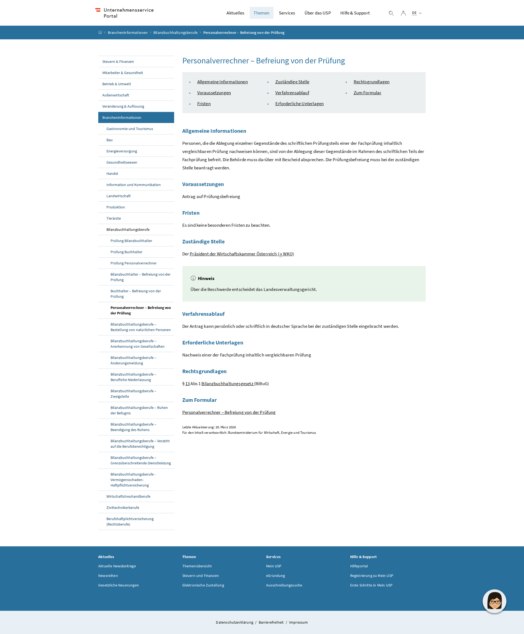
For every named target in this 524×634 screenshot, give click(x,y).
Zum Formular (368, 93)
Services (287, 13)
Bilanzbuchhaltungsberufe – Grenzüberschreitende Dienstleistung (141, 460)
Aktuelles (235, 13)
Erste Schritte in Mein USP (371, 585)
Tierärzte (113, 218)
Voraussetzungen (214, 93)
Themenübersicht (197, 566)
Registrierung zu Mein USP (371, 575)
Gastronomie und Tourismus (129, 128)
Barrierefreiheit (272, 622)
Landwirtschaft (118, 195)
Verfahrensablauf (292, 93)
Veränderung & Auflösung (123, 106)
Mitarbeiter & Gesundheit (122, 72)
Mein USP (273, 566)
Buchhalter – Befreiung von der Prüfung (136, 293)
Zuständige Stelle (292, 82)
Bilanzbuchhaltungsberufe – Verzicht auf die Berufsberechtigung (140, 443)
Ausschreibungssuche (284, 585)
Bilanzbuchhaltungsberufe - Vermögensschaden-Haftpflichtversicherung (133, 480)
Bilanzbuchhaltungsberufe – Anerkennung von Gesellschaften (138, 343)
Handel (112, 173)
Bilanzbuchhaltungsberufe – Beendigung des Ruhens (133, 427)
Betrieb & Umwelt (116, 83)
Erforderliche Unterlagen (299, 104)
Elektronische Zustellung (203, 585)
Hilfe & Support (355, 13)
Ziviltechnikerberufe (122, 507)
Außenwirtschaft (115, 95)
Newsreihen (108, 575)
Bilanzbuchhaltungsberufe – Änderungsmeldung (133, 360)
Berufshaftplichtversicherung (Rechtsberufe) (130, 521)
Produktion (115, 207)
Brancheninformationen (128, 32)
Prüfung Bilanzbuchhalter (131, 240)
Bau (109, 139)
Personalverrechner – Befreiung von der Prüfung (141, 310)
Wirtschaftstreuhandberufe (128, 496)
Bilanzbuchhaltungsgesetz (227, 384)
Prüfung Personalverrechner (134, 263)
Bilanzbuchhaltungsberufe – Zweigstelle (133, 393)
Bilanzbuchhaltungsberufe (175, 32)
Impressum (298, 622)
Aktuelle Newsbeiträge (117, 566)
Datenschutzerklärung (235, 622)
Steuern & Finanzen (118, 61)
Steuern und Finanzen (200, 575)
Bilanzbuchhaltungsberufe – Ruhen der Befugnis (139, 410)
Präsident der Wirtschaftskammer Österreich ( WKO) (242, 254)
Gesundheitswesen (121, 162)
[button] (494, 601)
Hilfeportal (359, 566)
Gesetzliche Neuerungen (118, 585)
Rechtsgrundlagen (372, 82)
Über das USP (318, 13)
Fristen (204, 104)
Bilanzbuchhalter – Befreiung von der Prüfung (141, 277)
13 (187, 384)
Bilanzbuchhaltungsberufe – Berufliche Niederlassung (133, 377)
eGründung (275, 575)
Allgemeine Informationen (222, 82)
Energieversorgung (121, 151)
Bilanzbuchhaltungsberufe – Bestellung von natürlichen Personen (141, 327)
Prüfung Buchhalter (126, 251)
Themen (261, 13)
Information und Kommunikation (133, 184)
